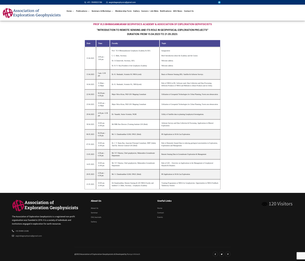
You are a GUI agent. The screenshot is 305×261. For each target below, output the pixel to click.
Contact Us (189, 11)
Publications (81, 11)
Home (69, 11)
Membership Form (123, 11)
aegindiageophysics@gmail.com (28, 236)
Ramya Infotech (133, 254)
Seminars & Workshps (101, 11)
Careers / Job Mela (149, 11)
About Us (94, 208)
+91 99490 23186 (22, 231)
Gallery (136, 11)
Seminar (94, 212)
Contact (160, 212)
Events (160, 217)
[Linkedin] (219, 2)
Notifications (165, 11)
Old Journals (96, 217)
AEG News (177, 11)
